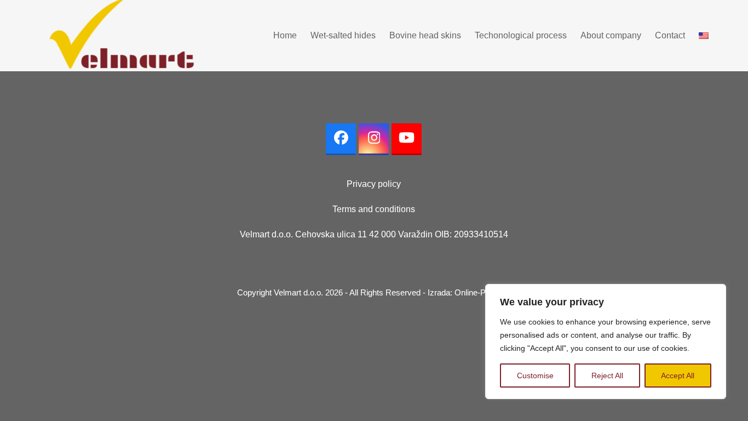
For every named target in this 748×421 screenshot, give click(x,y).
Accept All (677, 375)
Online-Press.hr (482, 292)
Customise (535, 375)
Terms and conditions (373, 209)
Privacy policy (374, 184)
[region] (605, 341)
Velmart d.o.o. (298, 292)
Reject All (607, 375)
